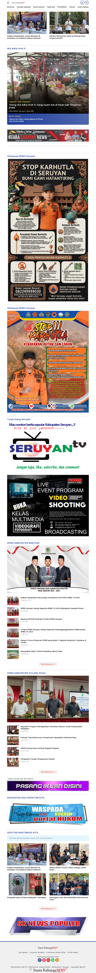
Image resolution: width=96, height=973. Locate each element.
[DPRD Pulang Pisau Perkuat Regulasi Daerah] (13, 751)
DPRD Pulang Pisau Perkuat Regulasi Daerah (40, 748)
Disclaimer (23, 952)
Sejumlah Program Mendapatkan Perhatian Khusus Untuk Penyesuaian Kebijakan (51, 728)
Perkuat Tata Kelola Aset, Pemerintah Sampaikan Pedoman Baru (49, 737)
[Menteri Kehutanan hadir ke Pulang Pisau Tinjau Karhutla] (69, 23)
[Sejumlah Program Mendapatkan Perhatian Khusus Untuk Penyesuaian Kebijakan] (13, 730)
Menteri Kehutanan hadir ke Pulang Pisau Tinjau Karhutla (67, 37)
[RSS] (57, 960)
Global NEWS (13, 111)
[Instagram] (44, 960)
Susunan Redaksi (37, 952)
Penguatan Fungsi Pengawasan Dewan (38, 759)
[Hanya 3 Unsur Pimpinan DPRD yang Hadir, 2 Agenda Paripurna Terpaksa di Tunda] (13, 643)
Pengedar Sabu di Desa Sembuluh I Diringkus (26, 897)
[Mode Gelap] (82, 3)
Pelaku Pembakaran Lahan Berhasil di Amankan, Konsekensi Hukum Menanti (24, 37)
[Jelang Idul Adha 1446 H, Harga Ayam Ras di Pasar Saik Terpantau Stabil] (48, 83)
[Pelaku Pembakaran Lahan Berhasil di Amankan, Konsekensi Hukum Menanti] (27, 23)
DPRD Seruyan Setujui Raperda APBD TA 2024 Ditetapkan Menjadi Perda (52, 608)
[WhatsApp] (53, 960)
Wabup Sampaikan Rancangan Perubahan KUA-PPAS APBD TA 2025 (50, 598)
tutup (30, 969)
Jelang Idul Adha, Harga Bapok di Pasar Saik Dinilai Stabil (26, 120)
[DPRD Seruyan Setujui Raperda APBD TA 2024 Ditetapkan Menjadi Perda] (13, 611)
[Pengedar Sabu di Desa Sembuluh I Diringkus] (27, 884)
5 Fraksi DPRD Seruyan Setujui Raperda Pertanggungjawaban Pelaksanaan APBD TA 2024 (53, 631)
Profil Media (73, 952)
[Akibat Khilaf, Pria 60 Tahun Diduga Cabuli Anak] (69, 854)
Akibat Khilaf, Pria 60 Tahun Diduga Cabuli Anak (67, 869)
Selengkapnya (47, 664)
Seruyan (22, 111)
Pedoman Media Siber (56, 952)
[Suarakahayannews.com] (18, 2)
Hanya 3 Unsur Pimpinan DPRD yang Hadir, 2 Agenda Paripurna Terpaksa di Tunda (53, 641)
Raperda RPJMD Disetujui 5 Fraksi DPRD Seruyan (41, 619)
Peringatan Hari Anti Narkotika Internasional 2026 (68, 898)
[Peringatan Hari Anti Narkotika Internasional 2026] (69, 884)
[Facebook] (40, 960)
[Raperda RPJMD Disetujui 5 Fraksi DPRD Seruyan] (13, 622)
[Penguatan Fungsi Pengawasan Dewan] (13, 762)
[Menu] (8, 3)
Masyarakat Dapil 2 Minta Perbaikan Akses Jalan (41, 651)
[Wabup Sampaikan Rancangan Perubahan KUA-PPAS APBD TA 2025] (13, 600)
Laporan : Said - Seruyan (19, 102)
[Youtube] (48, 960)
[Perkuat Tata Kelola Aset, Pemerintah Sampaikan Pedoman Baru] (13, 740)
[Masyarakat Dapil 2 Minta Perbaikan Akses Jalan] (13, 654)
